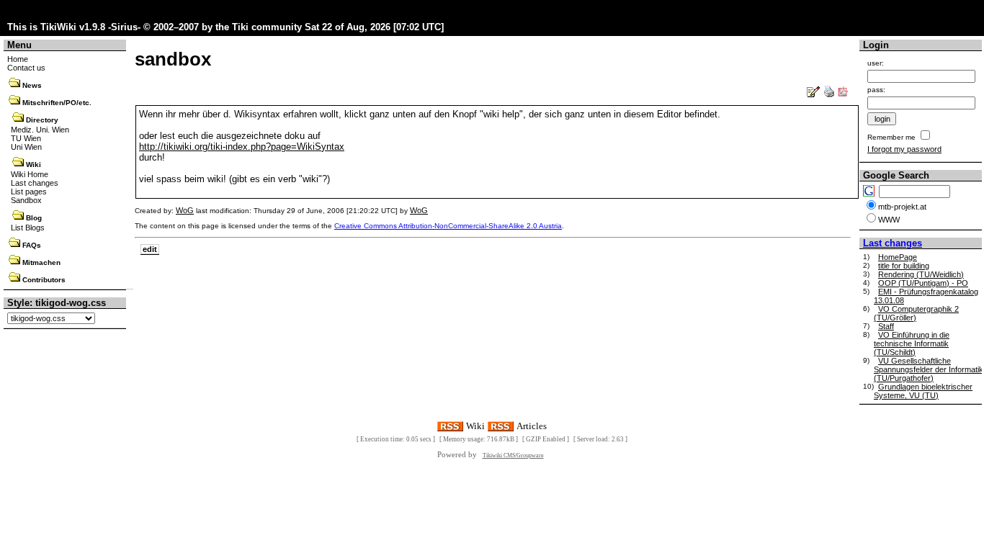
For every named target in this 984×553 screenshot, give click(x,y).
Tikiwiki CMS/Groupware (513, 455)
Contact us (26, 67)
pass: (876, 90)
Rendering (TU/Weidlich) (921, 274)
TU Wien (26, 138)
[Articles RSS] (501, 425)
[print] (829, 94)
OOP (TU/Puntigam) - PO (923, 283)
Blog (34, 218)
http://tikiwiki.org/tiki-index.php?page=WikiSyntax (241, 146)
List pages (29, 191)
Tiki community (267, 27)
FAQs (31, 245)
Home (17, 59)
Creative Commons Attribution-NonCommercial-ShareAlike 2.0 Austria (448, 226)
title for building (903, 265)
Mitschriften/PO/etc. (56, 103)
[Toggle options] (14, 85)
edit (150, 249)
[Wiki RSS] (450, 425)
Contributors (44, 280)
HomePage (897, 257)
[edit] (814, 94)
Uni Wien (26, 147)
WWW (889, 219)
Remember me (891, 137)
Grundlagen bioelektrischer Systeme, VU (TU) (923, 391)
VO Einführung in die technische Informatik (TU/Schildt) (911, 343)
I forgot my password (904, 149)
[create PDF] (843, 94)
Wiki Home (29, 174)
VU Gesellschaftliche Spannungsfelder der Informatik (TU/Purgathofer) (928, 369)
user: (875, 63)
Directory (42, 120)
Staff (886, 326)
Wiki (33, 164)
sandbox (173, 59)
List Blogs (28, 227)
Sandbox (26, 200)
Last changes (34, 183)
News (32, 85)
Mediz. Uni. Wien (40, 129)
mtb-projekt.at (902, 206)
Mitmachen (41, 262)
